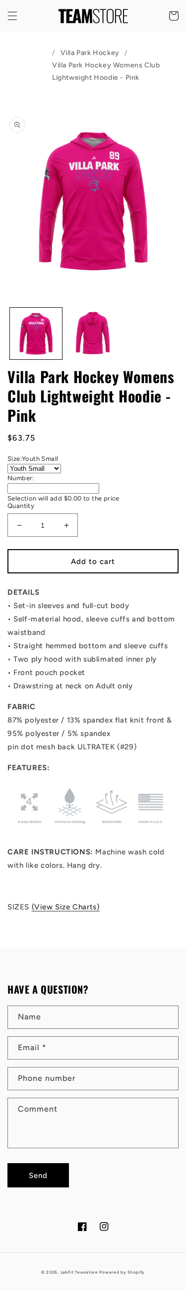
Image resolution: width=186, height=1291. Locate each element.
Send (38, 1175)
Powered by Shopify (122, 1272)
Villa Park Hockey (90, 53)
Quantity (20, 505)
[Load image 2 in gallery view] (93, 334)
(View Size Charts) (66, 906)
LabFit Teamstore (79, 1272)
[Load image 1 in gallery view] (36, 334)
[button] (12, 16)
